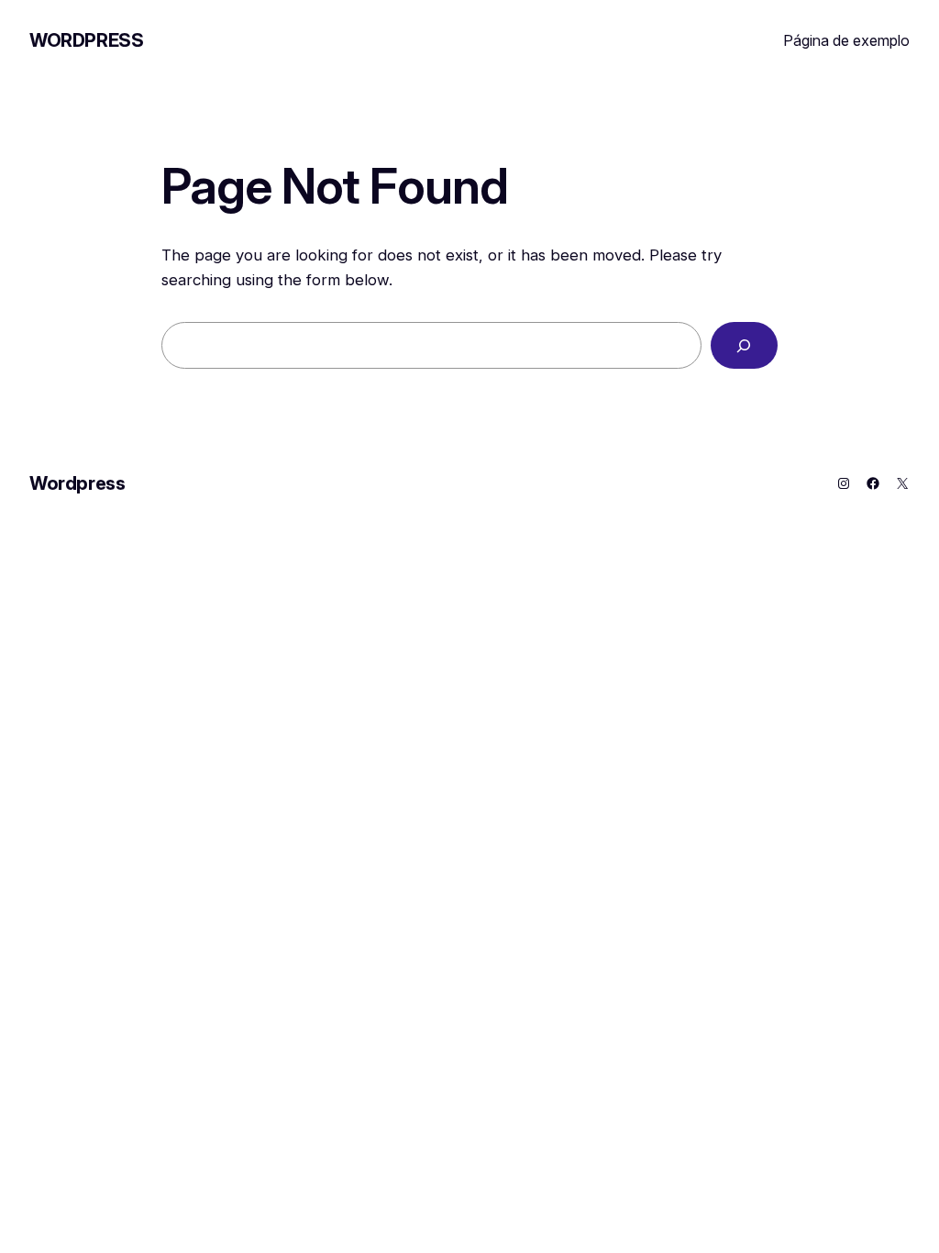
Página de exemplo (846, 40)
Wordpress (86, 40)
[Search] (744, 345)
